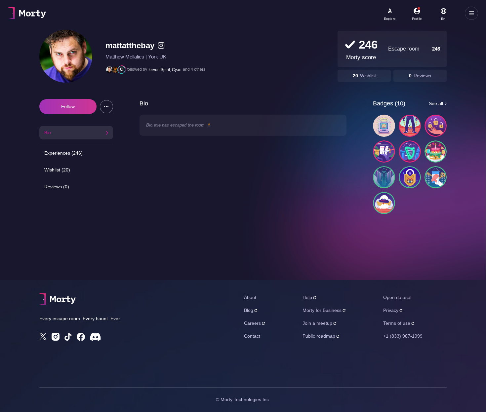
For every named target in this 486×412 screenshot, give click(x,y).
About (250, 297)
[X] (43, 336)
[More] (106, 106)
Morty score (361, 57)
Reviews (422, 75)
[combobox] (195, 15)
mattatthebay (129, 45)
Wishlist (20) (57, 169)
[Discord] (95, 337)
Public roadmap (319, 336)
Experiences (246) (63, 153)
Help (307, 297)
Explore (390, 18)
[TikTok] (68, 337)
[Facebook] (81, 337)
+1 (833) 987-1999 (403, 336)
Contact (252, 336)
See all (436, 103)
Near (165, 10)
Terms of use (396, 323)
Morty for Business (322, 310)
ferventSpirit (159, 69)
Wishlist (368, 75)
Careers (252, 323)
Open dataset (397, 297)
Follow (68, 106)
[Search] (236, 13)
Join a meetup (317, 323)
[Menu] (471, 13)
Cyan (177, 69)
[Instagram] (56, 337)
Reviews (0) (56, 186)
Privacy (390, 310)
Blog (248, 310)
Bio (47, 132)
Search (81, 10)
